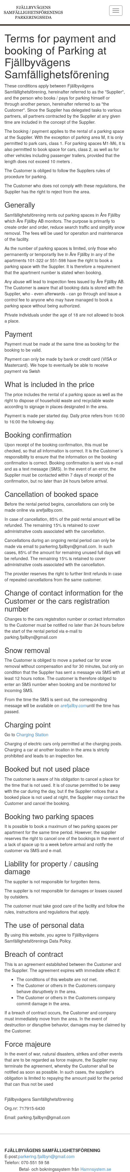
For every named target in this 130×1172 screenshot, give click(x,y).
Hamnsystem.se (95, 1169)
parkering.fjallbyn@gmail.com (46, 1156)
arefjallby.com (73, 705)
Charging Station (32, 734)
